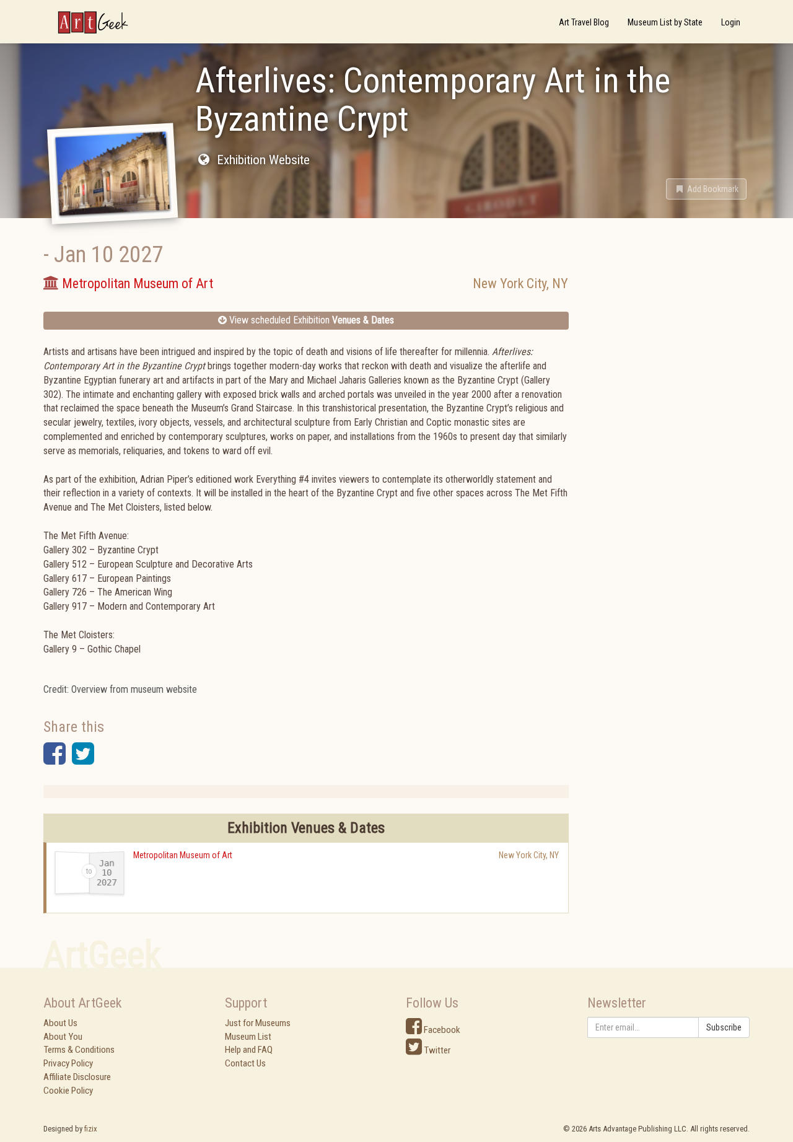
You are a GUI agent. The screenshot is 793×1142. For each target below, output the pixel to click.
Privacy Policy (68, 1063)
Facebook (441, 1029)
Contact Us (245, 1063)
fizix (90, 1128)
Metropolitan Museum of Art (182, 855)
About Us (60, 1023)
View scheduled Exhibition (310, 320)
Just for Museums (258, 1023)
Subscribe (724, 1027)
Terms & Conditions (79, 1049)
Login (730, 22)
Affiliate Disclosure (77, 1077)
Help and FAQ (249, 1049)
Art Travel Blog (584, 22)
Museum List (248, 1036)
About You (62, 1036)
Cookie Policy (68, 1090)
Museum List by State (665, 22)
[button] (706, 189)
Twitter (436, 1050)
